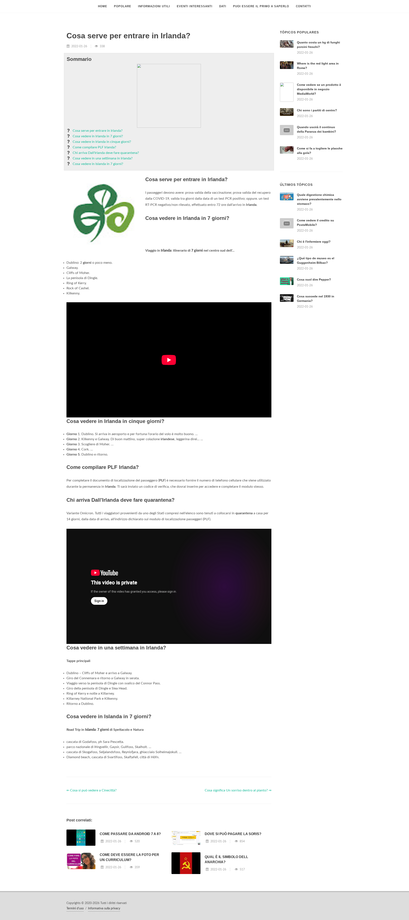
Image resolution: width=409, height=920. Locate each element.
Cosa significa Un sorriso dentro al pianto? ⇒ (238, 790)
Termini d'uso (75, 908)
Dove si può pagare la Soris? (233, 834)
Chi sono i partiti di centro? (317, 110)
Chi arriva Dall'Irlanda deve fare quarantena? (106, 153)
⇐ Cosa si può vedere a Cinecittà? (91, 790)
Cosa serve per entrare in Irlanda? (97, 130)
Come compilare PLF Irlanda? (94, 147)
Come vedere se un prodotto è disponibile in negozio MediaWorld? (319, 89)
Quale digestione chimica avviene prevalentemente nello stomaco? (319, 199)
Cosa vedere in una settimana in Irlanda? (102, 158)
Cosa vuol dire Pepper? (314, 279)
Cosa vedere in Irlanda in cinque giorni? (102, 141)
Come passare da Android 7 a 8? (130, 834)
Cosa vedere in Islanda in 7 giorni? (98, 164)
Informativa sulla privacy (104, 908)
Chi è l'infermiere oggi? (314, 241)
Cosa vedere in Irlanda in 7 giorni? (98, 136)
